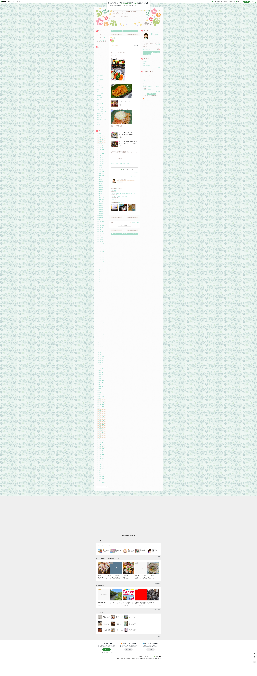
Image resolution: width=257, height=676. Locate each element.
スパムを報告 (120, 658)
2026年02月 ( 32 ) (100, 145)
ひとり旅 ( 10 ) (99, 73)
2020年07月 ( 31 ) (100, 279)
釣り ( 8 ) (98, 124)
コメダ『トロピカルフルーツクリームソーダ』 (119, 196)
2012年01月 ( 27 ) (100, 458)
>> (104, 33)
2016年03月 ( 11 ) (100, 382)
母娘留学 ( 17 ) (99, 81)
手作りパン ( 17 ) (100, 103)
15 (105, 38)
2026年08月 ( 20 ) (100, 133)
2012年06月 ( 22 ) (100, 448)
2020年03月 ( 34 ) (100, 287)
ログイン (253, 1)
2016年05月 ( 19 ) (100, 378)
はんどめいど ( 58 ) (100, 67)
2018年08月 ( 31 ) (100, 324)
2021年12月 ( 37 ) (100, 245)
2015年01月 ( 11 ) (100, 410)
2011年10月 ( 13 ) (100, 464)
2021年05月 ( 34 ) (100, 259)
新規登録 (246, 1)
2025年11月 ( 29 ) (100, 151)
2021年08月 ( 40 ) (100, 253)
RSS (144, 98)
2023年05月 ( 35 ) (100, 211)
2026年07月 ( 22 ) (100, 135)
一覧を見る (158, 67)
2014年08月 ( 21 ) (100, 420)
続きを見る (158, 44)
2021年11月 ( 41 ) (100, 247)
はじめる (106, 649)
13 (103, 38)
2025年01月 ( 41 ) (100, 171)
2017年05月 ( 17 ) (100, 354)
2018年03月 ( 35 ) (100, 334)
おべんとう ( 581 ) (100, 51)
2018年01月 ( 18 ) (100, 338)
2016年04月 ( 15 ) (100, 380)
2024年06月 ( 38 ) (100, 185)
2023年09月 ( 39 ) (100, 203)
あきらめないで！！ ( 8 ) (101, 107)
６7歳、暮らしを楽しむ (147, 76)
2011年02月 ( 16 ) (100, 480)
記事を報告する (135, 176)
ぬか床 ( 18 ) (99, 105)
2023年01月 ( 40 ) (100, 219)
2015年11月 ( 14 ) (100, 390)
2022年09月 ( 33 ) (100, 227)
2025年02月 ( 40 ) (100, 169)
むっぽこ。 (152, 33)
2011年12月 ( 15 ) (100, 460)
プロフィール (152, 34)
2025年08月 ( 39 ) (100, 157)
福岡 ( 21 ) (99, 95)
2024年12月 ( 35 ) (100, 173)
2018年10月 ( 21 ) (100, 320)
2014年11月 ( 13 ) (100, 414)
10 (99, 38)
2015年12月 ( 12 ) (100, 388)
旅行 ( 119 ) (99, 71)
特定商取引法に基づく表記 (152, 658)
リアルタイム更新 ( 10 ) (101, 109)
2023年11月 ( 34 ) (100, 199)
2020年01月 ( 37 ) (100, 291)
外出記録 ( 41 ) (99, 122)
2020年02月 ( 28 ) (100, 289)
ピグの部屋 (156, 34)
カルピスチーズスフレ (115, 190)
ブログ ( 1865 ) (99, 49)
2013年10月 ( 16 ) (100, 440)
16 (97, 40)
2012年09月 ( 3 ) (100, 442)
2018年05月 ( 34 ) (100, 330)
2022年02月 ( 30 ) (100, 241)
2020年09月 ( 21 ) (100, 275)
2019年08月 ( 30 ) (100, 301)
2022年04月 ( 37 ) (100, 237)
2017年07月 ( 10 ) (100, 350)
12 (101, 38)
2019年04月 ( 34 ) (100, 308)
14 (104, 38)
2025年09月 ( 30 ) (100, 155)
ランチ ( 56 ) (99, 69)
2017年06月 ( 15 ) (100, 352)
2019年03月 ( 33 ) (100, 310)
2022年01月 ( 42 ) (100, 243)
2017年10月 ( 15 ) (100, 344)
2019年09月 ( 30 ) (100, 299)
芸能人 (109, 545)
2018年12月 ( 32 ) (100, 316)
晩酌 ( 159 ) (99, 57)
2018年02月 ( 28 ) (100, 336)
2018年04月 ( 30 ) (100, 332)
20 (103, 40)
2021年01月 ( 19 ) (100, 267)
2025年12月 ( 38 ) (100, 149)
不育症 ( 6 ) (99, 99)
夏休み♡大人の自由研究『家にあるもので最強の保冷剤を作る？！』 (123, 193)
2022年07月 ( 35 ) (100, 231)
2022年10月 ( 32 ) (100, 225)
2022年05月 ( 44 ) (100, 235)
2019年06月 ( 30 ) (100, 304)
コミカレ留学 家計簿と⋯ (147, 89)
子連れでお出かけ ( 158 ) (101, 115)
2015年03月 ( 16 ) (100, 406)
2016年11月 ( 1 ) (100, 366)
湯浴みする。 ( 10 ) (100, 89)
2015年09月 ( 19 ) (100, 394)
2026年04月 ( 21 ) (100, 141)
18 (100, 40)
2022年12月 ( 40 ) (100, 221)
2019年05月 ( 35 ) (100, 306)
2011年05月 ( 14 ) (100, 474)
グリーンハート (145, 61)
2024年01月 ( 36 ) (100, 195)
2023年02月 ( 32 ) (100, 217)
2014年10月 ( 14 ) (100, 416)
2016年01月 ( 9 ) (100, 386)
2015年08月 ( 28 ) (100, 396)
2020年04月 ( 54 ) (100, 285)
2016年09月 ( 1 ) (100, 370)
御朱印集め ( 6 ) (100, 93)
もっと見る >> (113, 199)
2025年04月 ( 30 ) (100, 165)
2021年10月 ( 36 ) (100, 249)
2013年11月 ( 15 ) (100, 438)
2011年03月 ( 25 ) (100, 478)
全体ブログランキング (146, 48)
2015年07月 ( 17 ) (100, 398)
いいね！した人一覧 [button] (134, 172)
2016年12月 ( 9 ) (100, 364)
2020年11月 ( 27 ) (100, 271)
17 (99, 40)
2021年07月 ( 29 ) (100, 255)
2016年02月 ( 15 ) (100, 384)
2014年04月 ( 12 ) (100, 428)
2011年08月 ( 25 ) (100, 468)
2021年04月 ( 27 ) (100, 261)
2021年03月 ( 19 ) (100, 263)
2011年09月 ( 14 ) (100, 466)
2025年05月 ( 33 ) (100, 163)
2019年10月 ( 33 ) (100, 296)
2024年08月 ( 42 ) (100, 181)
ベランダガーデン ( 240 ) (101, 59)
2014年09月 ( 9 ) (100, 418)
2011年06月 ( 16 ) (100, 472)
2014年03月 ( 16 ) (100, 430)
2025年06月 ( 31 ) (100, 161)
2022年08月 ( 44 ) (100, 229)
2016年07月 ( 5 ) (100, 374)
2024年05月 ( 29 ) (100, 187)
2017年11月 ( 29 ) (100, 342)
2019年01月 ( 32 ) (100, 314)
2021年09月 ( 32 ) (100, 251)
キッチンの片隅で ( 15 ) (101, 87)
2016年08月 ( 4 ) (100, 372)
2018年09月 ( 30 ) (100, 322)
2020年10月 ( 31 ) (100, 273)
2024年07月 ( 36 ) (100, 183)
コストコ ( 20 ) (99, 101)
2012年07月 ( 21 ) (100, 446)
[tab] (102, 545)
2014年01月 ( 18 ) (100, 434)
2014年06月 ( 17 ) (100, 424)
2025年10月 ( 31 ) (100, 153)
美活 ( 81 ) (99, 63)
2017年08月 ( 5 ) (100, 348)
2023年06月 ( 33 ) (100, 209)
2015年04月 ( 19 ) (100, 404)
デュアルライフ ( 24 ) (101, 83)
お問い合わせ (127, 658)
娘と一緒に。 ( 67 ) (100, 77)
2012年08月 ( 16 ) (100, 444)
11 (100, 38)
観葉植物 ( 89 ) (99, 65)
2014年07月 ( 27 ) (100, 422)
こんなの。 (145, 80)
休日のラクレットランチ (120, 39)
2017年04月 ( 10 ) (100, 356)
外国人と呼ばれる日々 (147, 65)
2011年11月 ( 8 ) (100, 462)
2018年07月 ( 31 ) (100, 326)
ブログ (115, 46)
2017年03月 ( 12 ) (100, 358)
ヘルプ (160, 658)
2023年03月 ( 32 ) (100, 215)
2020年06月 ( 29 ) (100, 281)
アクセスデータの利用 (141, 658)
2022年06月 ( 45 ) (100, 233)
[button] (254, 667)
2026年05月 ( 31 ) (100, 139)
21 (104, 40)
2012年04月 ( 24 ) (100, 452)
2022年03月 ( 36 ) (100, 239)
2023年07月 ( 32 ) (100, 207)
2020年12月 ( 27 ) (100, 269)
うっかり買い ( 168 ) (100, 55)
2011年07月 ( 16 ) (100, 470)
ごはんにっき (145, 63)
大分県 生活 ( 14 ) (100, 97)
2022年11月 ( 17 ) (100, 223)
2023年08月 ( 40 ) (100, 205)
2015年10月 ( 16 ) (100, 392)
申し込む (150, 649)
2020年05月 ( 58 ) (100, 283)
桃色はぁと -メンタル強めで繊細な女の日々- (125, 12)
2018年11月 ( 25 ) (100, 318)
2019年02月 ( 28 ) (100, 312)
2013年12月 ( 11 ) (100, 436)
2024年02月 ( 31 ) (100, 193)
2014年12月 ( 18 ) (100, 412)
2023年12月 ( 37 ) (100, 197)
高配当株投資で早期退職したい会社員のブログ (151, 86)
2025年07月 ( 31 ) (100, 159)
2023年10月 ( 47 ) (100, 201)
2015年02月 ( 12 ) (100, 408)
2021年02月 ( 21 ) (100, 265)
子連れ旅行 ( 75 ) (100, 113)
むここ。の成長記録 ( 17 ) (101, 111)
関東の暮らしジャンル (146, 49)
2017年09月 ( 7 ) (100, 346)
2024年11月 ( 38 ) (100, 175)
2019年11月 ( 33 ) (100, 294)
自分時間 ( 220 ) (100, 53)
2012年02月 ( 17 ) (100, 456)
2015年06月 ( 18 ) (100, 400)
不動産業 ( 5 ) (99, 91)
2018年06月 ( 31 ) (100, 328)
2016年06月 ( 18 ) (100, 376)
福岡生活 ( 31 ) (99, 117)
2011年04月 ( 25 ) (100, 476)
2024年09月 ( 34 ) (100, 179)
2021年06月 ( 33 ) (100, 257)
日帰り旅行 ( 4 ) (100, 75)
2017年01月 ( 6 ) (100, 362)
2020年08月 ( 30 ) (100, 277)
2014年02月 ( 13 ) (100, 432)
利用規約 (133, 658)
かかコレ (144, 83)
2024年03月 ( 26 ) (100, 191)
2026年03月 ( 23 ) (100, 143)
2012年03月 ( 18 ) (100, 454)
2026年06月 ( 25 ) (100, 137)
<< (99, 33)
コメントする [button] (125, 169)
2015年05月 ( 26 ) (100, 402)
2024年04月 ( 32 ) (100, 189)
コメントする (125, 225)
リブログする (134, 169)
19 (101, 40)
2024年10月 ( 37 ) (100, 177)
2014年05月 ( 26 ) (100, 426)
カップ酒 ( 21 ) (99, 85)
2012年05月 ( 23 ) (100, 450)
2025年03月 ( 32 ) (100, 167)
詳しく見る (128, 649)
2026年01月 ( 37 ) (100, 147)
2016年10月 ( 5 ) (100, 368)
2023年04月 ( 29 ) (100, 213)
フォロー (120, 182)
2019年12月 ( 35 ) (100, 292)
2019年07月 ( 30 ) (100, 302)
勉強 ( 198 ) (99, 61)
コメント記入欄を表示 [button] (135, 222)
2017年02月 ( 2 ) (100, 360)
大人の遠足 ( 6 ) (100, 79)
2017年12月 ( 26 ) (100, 340)
